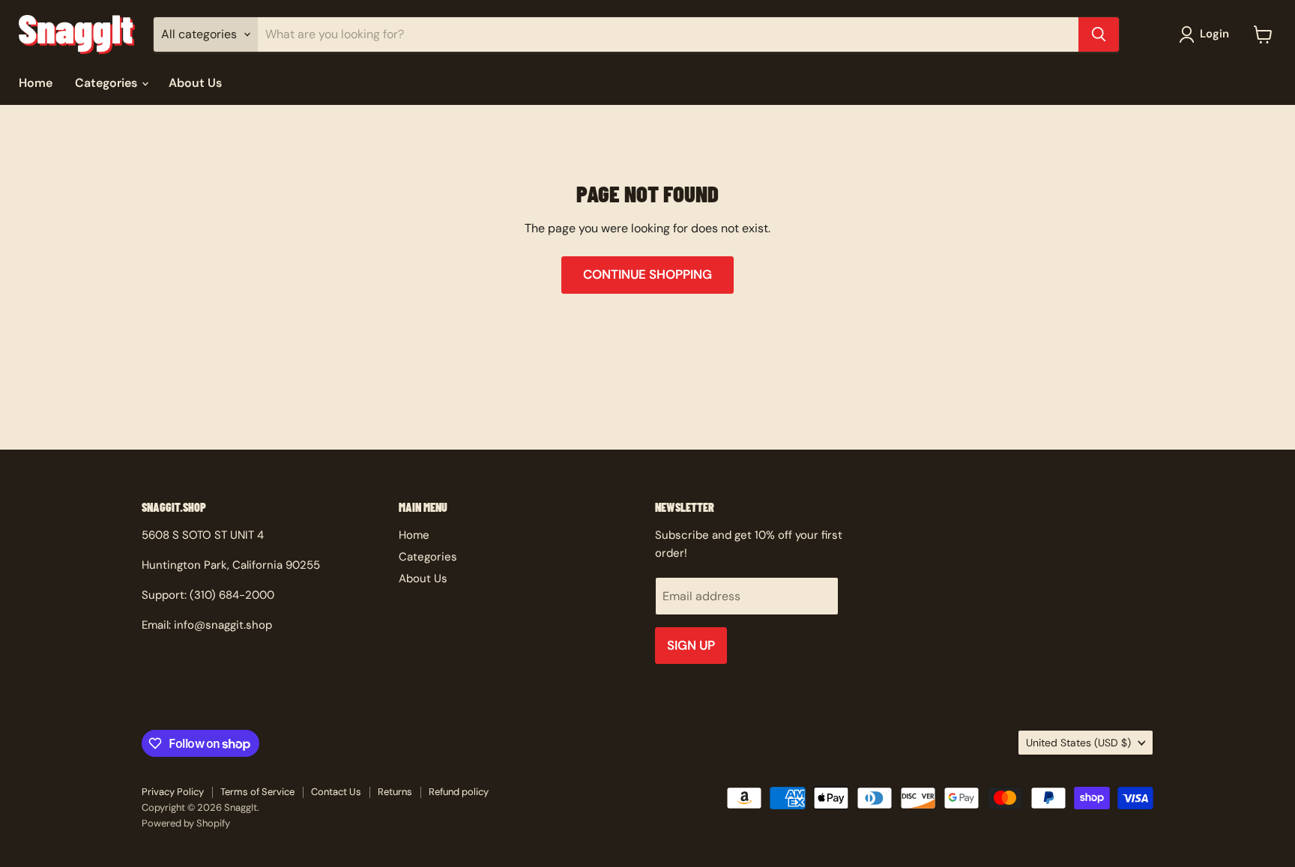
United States (1078, 742)
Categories (107, 83)
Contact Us (336, 791)
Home (35, 83)
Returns (395, 791)
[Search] (1098, 34)
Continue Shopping (647, 274)
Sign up (691, 645)
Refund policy (459, 791)
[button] (1207, 34)
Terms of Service (257, 791)
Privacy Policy (173, 791)
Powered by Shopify (186, 823)
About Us (195, 83)
